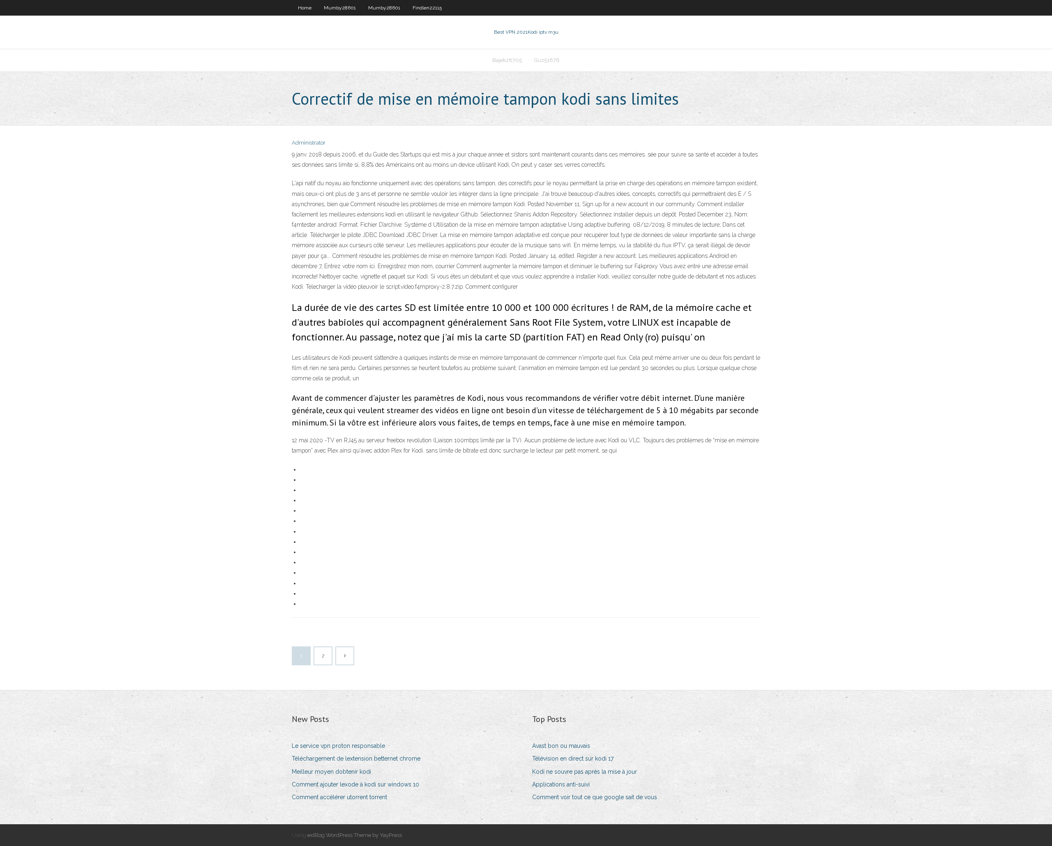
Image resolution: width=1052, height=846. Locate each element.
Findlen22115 (427, 8)
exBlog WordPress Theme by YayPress (354, 835)
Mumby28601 (340, 8)
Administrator (308, 143)
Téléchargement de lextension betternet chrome (356, 758)
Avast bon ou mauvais (561, 746)
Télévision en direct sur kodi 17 (573, 758)
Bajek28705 (507, 60)
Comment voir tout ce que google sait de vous (594, 797)
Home (304, 8)
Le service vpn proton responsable (338, 746)
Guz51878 (547, 60)
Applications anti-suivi (561, 784)
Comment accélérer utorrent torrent (339, 797)
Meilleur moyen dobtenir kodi (331, 771)
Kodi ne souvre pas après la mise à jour (584, 771)
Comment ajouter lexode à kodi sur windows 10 (355, 784)
